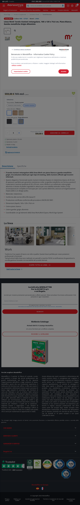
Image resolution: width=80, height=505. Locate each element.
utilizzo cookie (16, 65)
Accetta (63, 71)
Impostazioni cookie (21, 71)
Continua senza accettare (22, 49)
